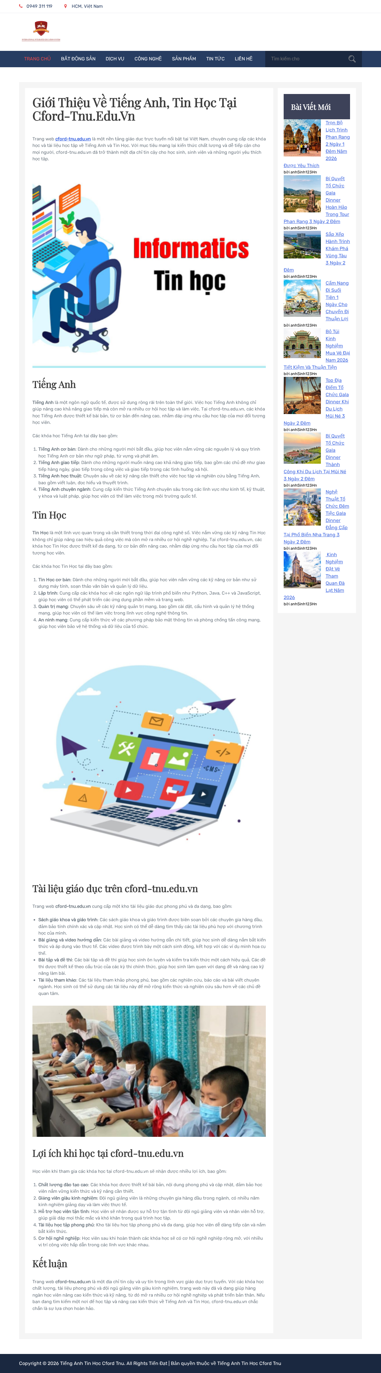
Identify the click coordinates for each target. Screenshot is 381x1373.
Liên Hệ (244, 59)
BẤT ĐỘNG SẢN (78, 59)
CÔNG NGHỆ (148, 59)
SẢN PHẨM (184, 59)
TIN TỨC (215, 59)
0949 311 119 (39, 6)
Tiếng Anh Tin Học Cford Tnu (92, 1363)
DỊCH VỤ (115, 59)
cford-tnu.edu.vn (73, 139)
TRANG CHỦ (37, 59)
